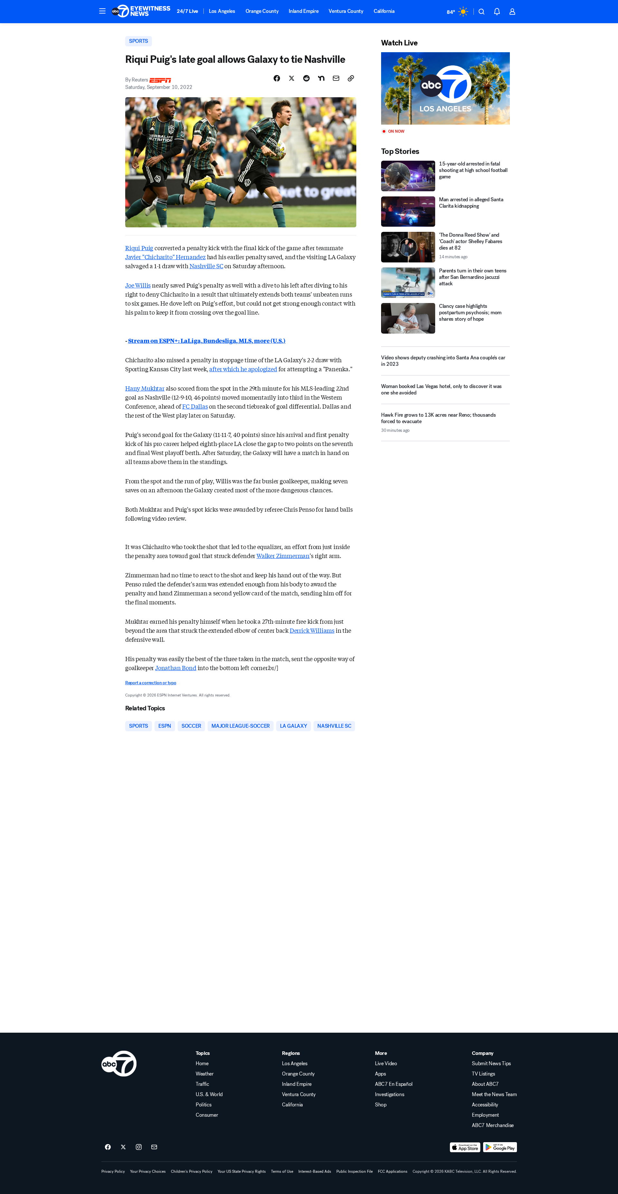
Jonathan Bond (175, 667)
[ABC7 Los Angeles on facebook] (107, 1147)
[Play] (445, 88)
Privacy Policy (113, 1171)
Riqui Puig (139, 247)
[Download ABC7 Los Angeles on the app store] (465, 1147)
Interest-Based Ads (314, 1171)
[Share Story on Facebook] (276, 78)
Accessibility (485, 1104)
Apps (380, 1073)
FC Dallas (195, 406)
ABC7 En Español (394, 1084)
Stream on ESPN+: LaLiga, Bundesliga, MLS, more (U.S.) (207, 340)
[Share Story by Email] (336, 78)
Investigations (389, 1094)
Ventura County (346, 11)
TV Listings (483, 1073)
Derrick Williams (312, 630)
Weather (205, 1073)
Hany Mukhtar (144, 388)
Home (202, 1063)
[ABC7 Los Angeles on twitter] (123, 1147)
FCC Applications (392, 1171)
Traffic (202, 1084)
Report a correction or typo (150, 683)
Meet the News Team (494, 1094)
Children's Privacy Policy (191, 1171)
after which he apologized (243, 369)
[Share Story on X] (291, 78)
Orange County (262, 11)
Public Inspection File (354, 1171)
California (384, 11)
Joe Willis (138, 285)
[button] (102, 11)
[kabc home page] (118, 1063)
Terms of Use (282, 1171)
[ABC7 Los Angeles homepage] (141, 12)
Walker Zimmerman (283, 555)
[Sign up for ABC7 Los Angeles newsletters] (154, 1147)
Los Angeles (222, 11)
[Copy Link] (350, 78)
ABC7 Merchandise (493, 1125)
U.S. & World (209, 1094)
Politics (203, 1104)
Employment (485, 1115)
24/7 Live (187, 11)
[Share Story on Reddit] (306, 78)
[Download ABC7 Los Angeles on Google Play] (500, 1147)
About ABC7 (485, 1084)
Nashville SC (206, 265)
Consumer (207, 1115)
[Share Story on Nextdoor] (321, 78)
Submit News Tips (491, 1063)
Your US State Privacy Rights (242, 1171)
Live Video (386, 1063)
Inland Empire (303, 11)
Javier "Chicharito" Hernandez (165, 256)
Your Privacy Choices (148, 1171)
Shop (381, 1104)
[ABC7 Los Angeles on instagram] (138, 1147)
